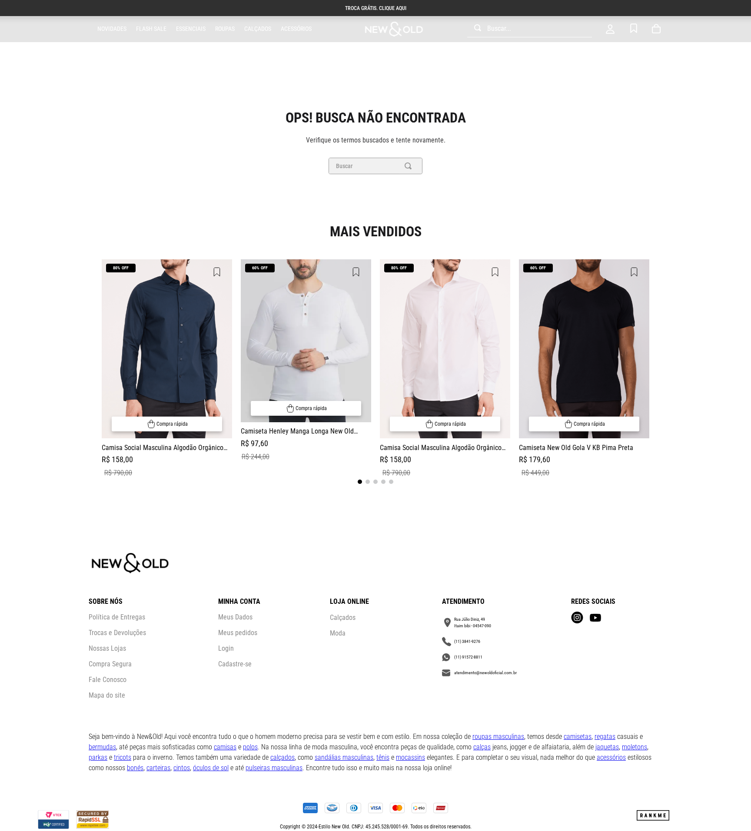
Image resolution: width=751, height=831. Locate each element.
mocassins (410, 757)
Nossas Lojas (107, 648)
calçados (282, 757)
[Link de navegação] (393, 29)
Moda (338, 633)
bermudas (102, 747)
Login (226, 648)
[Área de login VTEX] (610, 29)
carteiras (158, 768)
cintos (181, 768)
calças (482, 747)
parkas (98, 757)
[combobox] (529, 29)
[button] (167, 424)
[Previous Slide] (101, 369)
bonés (135, 768)
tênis (382, 757)
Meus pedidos (237, 633)
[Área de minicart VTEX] (658, 29)
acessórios (611, 757)
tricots (122, 757)
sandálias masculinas (344, 757)
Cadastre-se (235, 664)
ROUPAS (225, 28)
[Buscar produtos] (410, 166)
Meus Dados (235, 617)
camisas (225, 747)
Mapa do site (107, 695)
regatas (605, 736)
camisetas (577, 736)
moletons (634, 747)
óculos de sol (211, 768)
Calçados (257, 28)
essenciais (191, 28)
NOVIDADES (111, 28)
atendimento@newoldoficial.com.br (485, 672)
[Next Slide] (649, 369)
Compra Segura (110, 664)
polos (250, 747)
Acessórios (296, 28)
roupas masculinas (498, 736)
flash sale (151, 28)
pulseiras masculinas (274, 768)
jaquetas (607, 747)
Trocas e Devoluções (117, 633)
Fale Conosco (107, 679)
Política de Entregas (117, 617)
